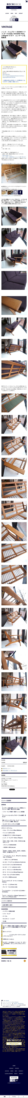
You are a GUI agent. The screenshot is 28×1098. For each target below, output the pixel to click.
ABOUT (15, 1073)
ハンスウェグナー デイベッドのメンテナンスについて (14, 935)
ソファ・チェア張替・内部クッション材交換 (13, 811)
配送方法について (6, 768)
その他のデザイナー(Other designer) (12, 835)
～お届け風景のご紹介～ (7, 905)
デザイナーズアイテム (6, 828)
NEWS (11, 1071)
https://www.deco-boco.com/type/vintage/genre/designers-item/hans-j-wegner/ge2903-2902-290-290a (13, 76)
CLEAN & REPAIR (9, 1073)
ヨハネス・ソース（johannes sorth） (12, 867)
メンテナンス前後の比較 (9, 911)
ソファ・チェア (6, 913)
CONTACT (21, 1071)
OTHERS (17, 1068)
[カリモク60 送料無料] (9, 952)
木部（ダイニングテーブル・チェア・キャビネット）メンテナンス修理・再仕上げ (14, 821)
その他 (4, 921)
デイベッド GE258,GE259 (10, 844)
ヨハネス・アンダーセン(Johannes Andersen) (14, 862)
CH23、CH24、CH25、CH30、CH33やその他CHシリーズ (14, 841)
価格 (5, 1096)
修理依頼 (3, 804)
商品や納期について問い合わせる (10, 770)
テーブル (5, 916)
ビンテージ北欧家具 (6, 800)
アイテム (14, 1096)
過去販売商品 (4, 909)
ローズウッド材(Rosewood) (10, 877)
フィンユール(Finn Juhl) (9, 832)
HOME (14, 1065)
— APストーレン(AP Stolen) (11, 859)
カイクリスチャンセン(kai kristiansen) (12, 864)
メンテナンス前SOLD (6, 901)
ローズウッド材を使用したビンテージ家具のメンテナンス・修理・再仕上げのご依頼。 (14, 808)
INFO (16, 1071)
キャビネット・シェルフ (9, 918)
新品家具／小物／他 (6, 961)
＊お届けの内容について (6, 155)
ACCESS (7, 1071)
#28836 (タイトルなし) (8, 939)
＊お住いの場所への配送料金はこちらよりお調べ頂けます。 (14, 156)
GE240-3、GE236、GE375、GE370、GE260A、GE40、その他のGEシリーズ (14, 851)
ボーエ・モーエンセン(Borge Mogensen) (13, 872)
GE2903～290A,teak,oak (10, 847)
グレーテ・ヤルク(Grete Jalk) (10, 887)
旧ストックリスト (7, 931)
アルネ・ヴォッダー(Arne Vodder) (11, 874)
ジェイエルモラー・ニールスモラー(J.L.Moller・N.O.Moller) (14, 891)
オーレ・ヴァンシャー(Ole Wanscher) (12, 869)
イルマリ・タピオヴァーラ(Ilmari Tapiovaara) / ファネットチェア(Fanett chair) (14, 896)
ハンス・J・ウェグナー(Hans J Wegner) (13, 837)
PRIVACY (21, 1073)
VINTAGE (7, 1000)
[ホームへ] (13, 6)
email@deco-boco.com (8, 195)
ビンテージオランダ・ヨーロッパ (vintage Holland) (12, 881)
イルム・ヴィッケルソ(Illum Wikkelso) (12, 830)
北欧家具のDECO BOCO (15, 1082)
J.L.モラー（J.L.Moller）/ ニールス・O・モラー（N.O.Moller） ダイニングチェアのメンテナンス (14, 943)
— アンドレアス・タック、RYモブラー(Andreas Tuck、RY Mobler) (14, 856)
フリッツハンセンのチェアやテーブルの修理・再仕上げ (14, 816)
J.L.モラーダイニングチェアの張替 (11, 824)
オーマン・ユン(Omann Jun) (10, 884)
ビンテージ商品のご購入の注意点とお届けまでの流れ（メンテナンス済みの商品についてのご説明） (15, 927)
